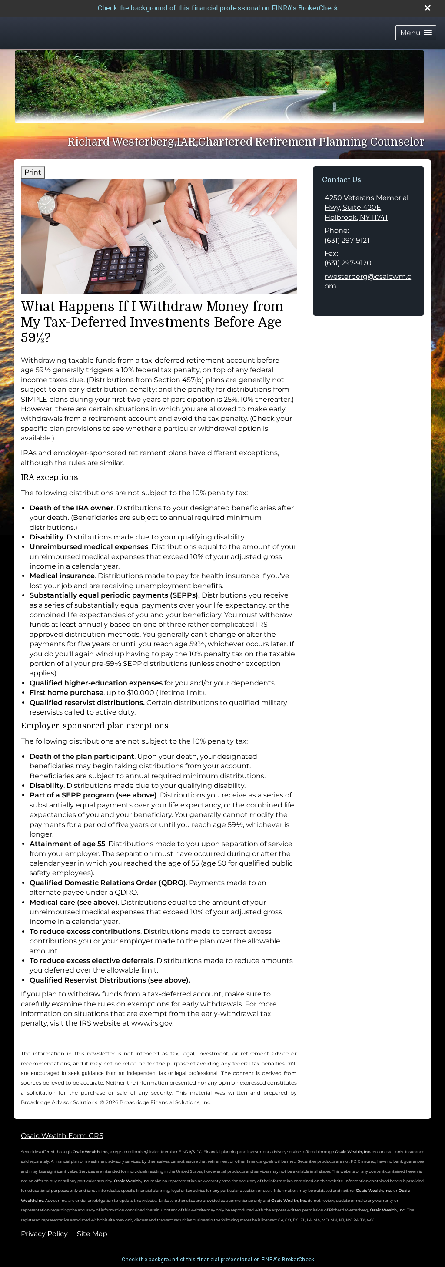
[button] (415, 32)
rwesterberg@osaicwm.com (368, 281)
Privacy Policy (44, 1234)
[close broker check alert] (427, 7)
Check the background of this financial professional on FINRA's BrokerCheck (218, 8)
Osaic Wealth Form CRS (62, 1135)
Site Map (92, 1234)
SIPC (197, 1151)
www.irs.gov (151, 1023)
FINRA (184, 1151)
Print (32, 172)
